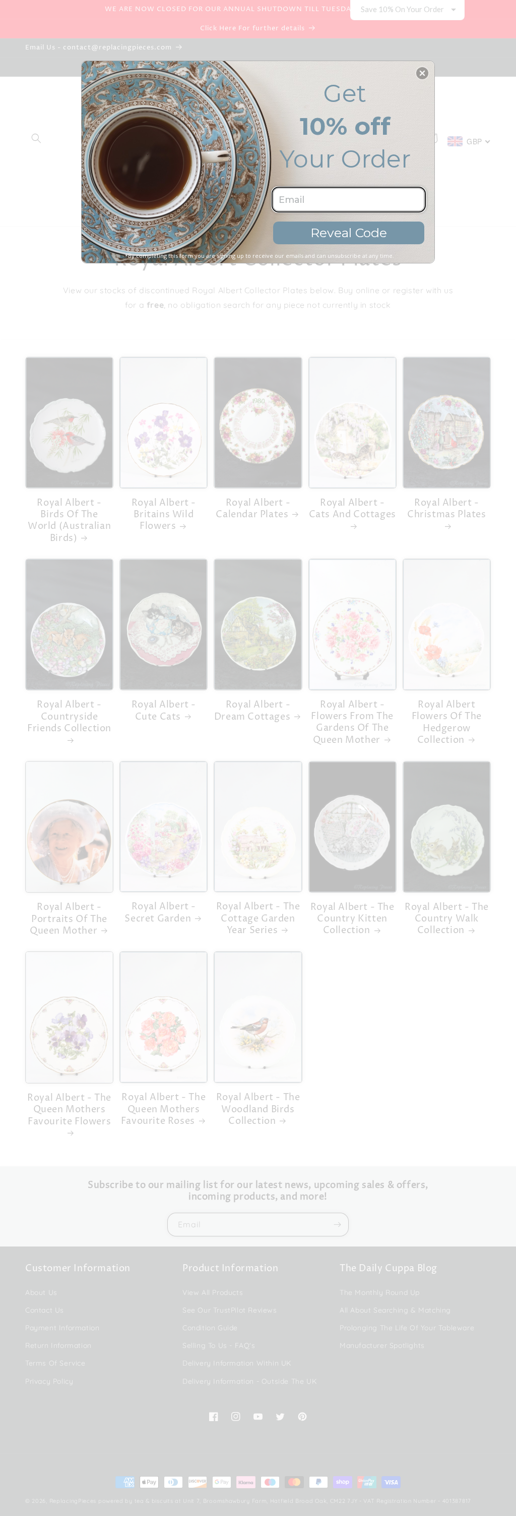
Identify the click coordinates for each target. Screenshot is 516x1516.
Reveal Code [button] (348, 232)
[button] (422, 73)
